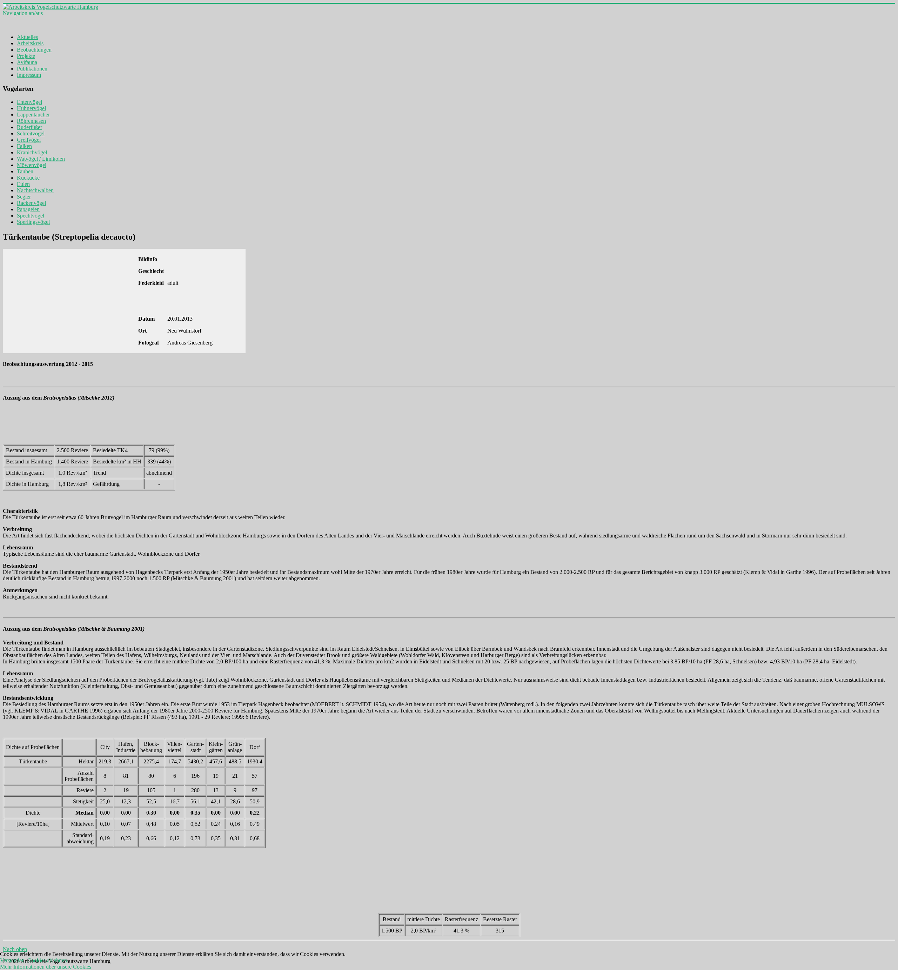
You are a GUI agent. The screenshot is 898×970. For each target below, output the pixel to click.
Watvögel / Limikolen (41, 159)
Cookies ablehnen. (47, 960)
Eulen (23, 184)
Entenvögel (29, 102)
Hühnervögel (31, 108)
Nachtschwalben (35, 190)
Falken (24, 146)
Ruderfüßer (29, 127)
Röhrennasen (31, 121)
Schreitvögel (31, 133)
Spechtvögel (30, 216)
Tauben (25, 171)
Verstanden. (13, 960)
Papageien (28, 209)
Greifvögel (29, 140)
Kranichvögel (32, 152)
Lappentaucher (33, 115)
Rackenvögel (31, 203)
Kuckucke (28, 178)
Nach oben (15, 949)
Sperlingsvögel (33, 222)
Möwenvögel (31, 165)
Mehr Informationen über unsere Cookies (45, 967)
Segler (24, 197)
